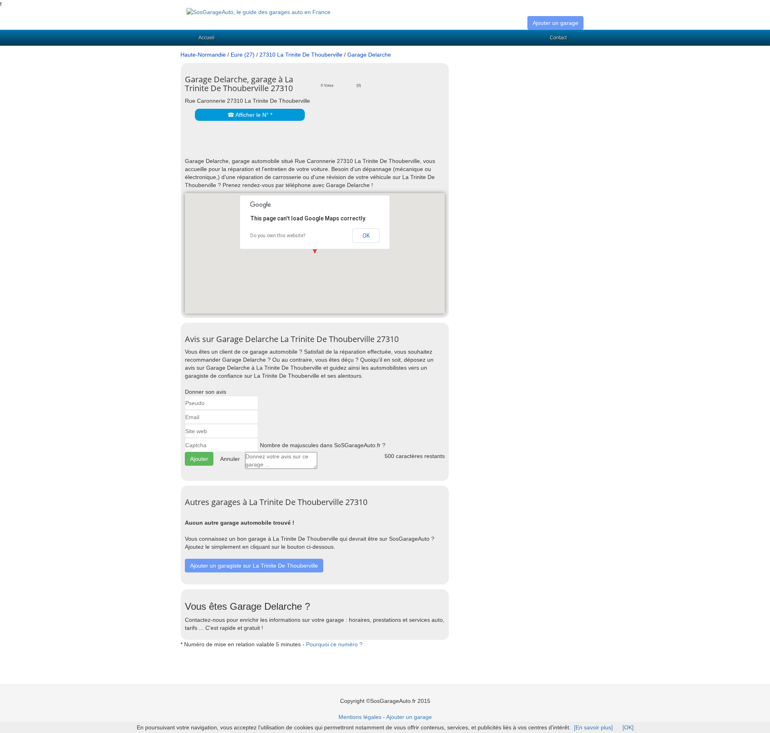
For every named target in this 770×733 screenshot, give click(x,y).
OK (366, 235)
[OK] (628, 727)
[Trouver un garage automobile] (258, 11)
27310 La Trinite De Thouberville (300, 54)
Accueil (207, 38)
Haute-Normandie (203, 54)
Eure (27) (243, 54)
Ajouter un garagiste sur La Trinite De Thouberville (254, 565)
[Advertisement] (279, 145)
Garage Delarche (369, 54)
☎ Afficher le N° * (249, 115)
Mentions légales (359, 717)
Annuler (230, 459)
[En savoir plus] (593, 727)
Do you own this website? (277, 235)
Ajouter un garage (555, 23)
